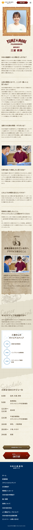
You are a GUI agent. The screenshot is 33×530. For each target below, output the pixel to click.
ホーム (4, 475)
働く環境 (5, 499)
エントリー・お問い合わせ (10, 519)
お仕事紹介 (5, 487)
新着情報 (5, 479)
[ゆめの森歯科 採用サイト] (7, 2)
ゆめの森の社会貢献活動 (9, 516)
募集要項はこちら (16, 448)
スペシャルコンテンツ (9, 483)
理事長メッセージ (7, 491)
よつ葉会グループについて (10, 512)
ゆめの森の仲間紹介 (8, 495)
